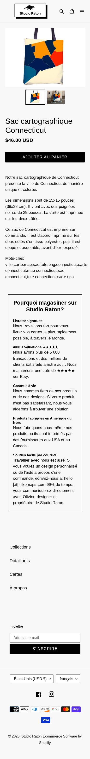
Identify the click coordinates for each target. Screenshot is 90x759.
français (66, 679)
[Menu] (82, 11)
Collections (20, 547)
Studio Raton (31, 736)
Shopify (45, 743)
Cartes (16, 574)
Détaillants (20, 560)
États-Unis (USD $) (30, 679)
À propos (18, 588)
